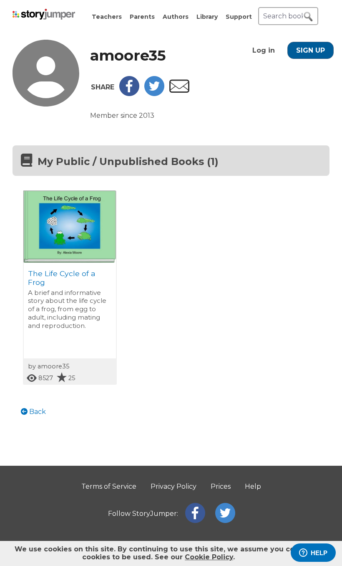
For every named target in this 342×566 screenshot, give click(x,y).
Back (37, 412)
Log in (263, 50)
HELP (319, 552)
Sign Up (310, 50)
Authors (176, 16)
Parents (142, 16)
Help (253, 486)
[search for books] (308, 17)
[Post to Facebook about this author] (129, 94)
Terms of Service (108, 486)
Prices (221, 486)
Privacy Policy (173, 486)
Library (207, 16)
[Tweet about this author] (154, 94)
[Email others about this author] (179, 90)
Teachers (107, 16)
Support (239, 16)
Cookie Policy (209, 557)
